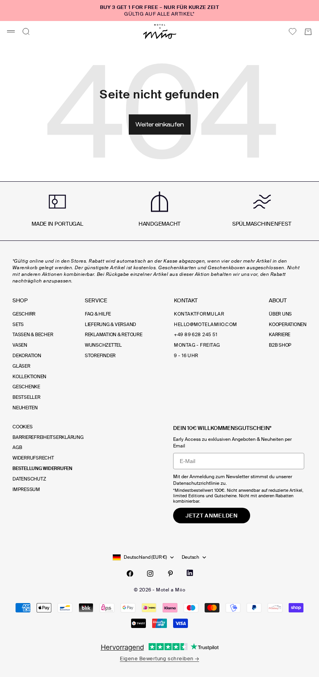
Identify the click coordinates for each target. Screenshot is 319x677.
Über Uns (280, 314)
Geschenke (26, 387)
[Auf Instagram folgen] (150, 573)
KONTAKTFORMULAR (199, 314)
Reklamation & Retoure (113, 334)
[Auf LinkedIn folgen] (190, 573)
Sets (18, 324)
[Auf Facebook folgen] (130, 573)
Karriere (279, 334)
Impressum (26, 489)
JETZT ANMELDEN (212, 515)
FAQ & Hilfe (98, 314)
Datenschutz (29, 479)
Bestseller (26, 397)
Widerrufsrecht (33, 458)
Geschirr (23, 314)
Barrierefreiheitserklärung (48, 437)
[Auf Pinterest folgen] (170, 573)
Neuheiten (25, 408)
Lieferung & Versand (110, 324)
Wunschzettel (103, 345)
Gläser (21, 366)
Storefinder (100, 356)
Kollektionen (29, 377)
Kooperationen (288, 324)
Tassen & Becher (32, 334)
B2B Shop (280, 345)
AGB (17, 447)
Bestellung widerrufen (42, 468)
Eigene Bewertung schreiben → (159, 658)
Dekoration (26, 356)
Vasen (19, 345)
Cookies (22, 427)
